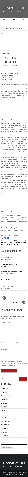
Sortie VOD (4, 425)
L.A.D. (2, 410)
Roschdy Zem (4, 244)
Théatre (3, 432)
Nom (3, 342)
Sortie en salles (5, 421)
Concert (3, 392)
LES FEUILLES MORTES (7, 286)
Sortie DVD (4, 417)
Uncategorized (4, 436)
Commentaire (6, 323)
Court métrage (4, 396)
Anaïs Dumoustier (9, 240)
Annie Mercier (17, 240)
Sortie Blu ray (4, 414)
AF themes (21, 474)
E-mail (17, 342)
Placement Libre (14, 8)
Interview (3, 407)
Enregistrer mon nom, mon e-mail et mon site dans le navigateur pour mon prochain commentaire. (14, 363)
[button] (3, 238)
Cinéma (6, 53)
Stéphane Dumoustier (14, 244)
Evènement (4, 403)
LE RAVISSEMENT (5, 279)
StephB (7, 66)
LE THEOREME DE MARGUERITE (9, 264)
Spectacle (3, 428)
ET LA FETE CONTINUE (6, 257)
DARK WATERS (15, 302)
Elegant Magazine (12, 474)
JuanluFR (4, 273)
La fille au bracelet (13, 242)
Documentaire (4, 399)
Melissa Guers (22, 242)
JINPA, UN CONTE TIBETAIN (14, 298)
